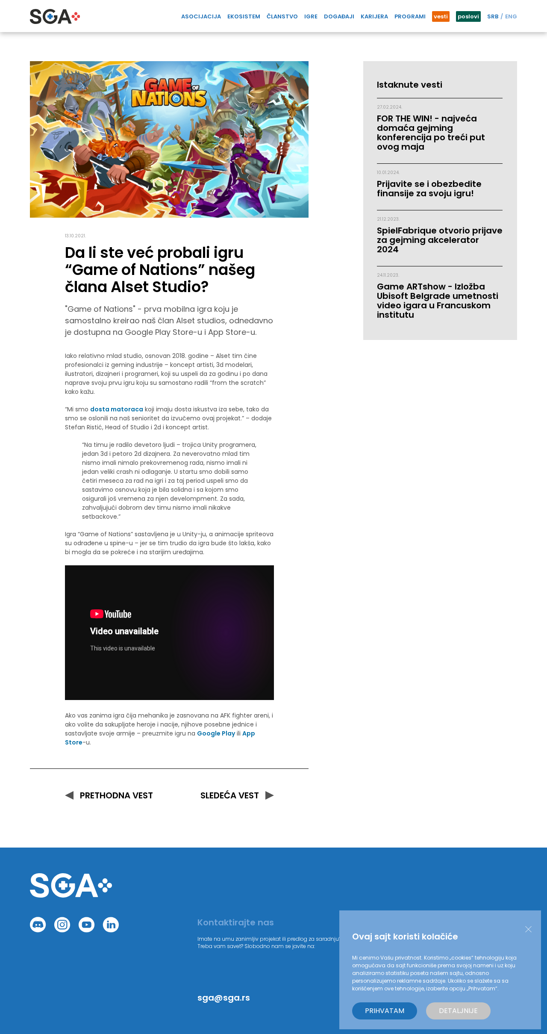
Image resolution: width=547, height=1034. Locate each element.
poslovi (468, 16)
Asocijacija (201, 16)
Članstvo (282, 16)
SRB (492, 16)
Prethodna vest (116, 795)
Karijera (374, 16)
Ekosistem (243, 16)
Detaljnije (458, 1011)
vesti (441, 16)
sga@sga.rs (223, 998)
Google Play (216, 733)
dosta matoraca (116, 409)
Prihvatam (384, 1011)
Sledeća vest (229, 795)
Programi (410, 16)
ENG (511, 16)
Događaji (339, 16)
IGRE (311, 16)
